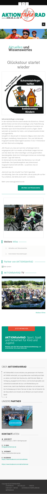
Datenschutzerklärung (30, 488)
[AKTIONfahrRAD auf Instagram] (23, 4)
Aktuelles (21, 486)
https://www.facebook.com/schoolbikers (14, 459)
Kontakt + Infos (12, 488)
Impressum (10, 490)
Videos (31, 486)
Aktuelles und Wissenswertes (18, 248)
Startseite (10, 486)
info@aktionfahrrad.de (9, 447)
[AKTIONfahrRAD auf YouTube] (27, 4)
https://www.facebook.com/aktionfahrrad (15, 464)
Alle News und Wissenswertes (30, 188)
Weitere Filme (40, 313)
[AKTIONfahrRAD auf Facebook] (20, 4)
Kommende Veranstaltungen (18, 254)
